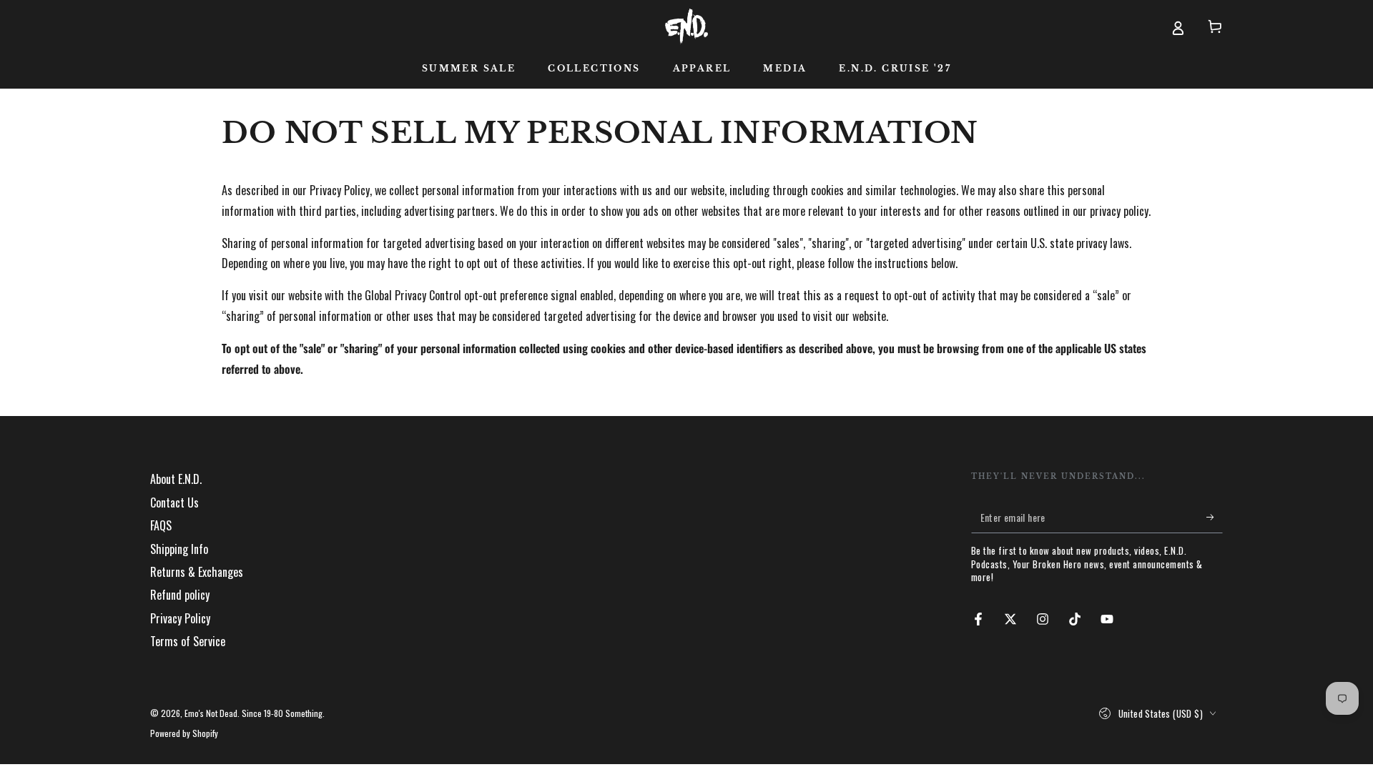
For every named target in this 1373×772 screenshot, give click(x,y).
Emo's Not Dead (210, 713)
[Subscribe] (1214, 517)
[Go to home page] (686, 26)
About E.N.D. (176, 479)
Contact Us (174, 502)
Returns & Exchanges (196, 571)
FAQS (161, 525)
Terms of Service (187, 641)
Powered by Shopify (184, 733)
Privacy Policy (180, 618)
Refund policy (180, 594)
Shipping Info (179, 549)
